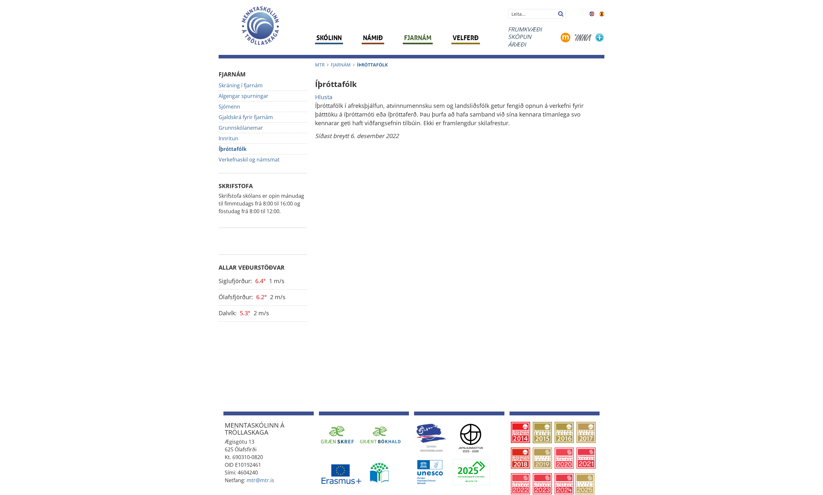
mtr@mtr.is (260, 480)
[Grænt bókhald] (380, 434)
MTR (320, 65)
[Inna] (583, 37)
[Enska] (591, 13)
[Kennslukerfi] (565, 37)
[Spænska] (601, 13)
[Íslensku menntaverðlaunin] (431, 437)
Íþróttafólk (372, 65)
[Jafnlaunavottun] (471, 437)
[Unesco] (429, 471)
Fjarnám (341, 65)
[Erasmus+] (341, 471)
